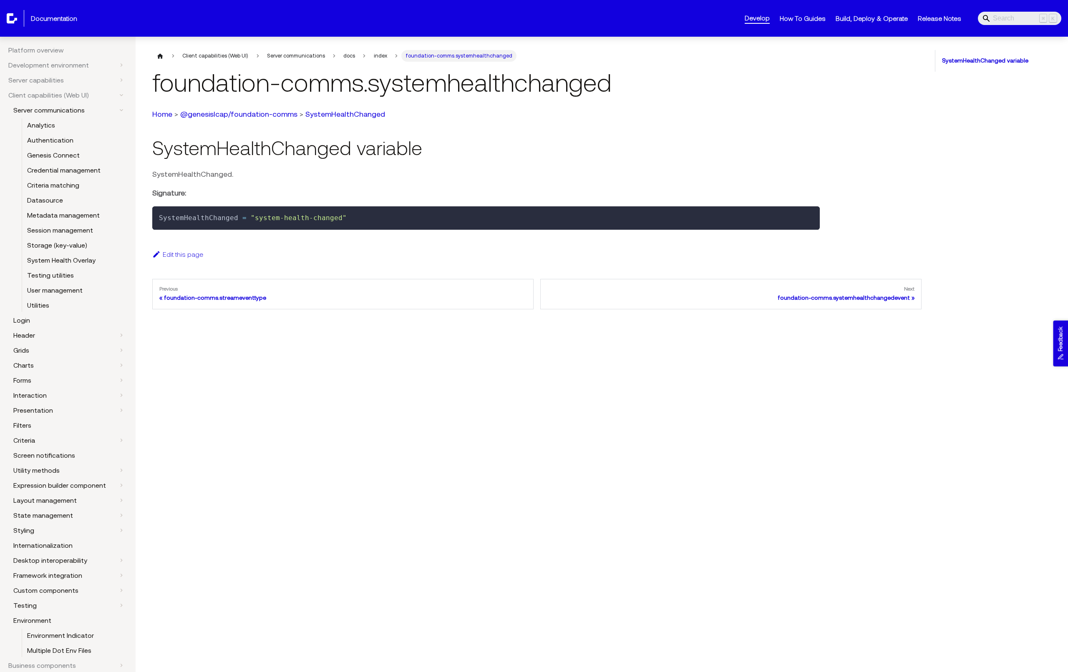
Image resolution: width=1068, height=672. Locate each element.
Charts (23, 365)
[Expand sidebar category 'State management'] (121, 515)
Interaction (30, 395)
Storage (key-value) (57, 245)
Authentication (50, 140)
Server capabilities (36, 80)
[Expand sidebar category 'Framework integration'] (121, 575)
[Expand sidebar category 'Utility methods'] (121, 470)
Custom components (45, 590)
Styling (23, 530)
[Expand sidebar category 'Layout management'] (121, 500)
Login (21, 320)
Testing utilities (50, 275)
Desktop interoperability (50, 560)
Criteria (24, 440)
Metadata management (63, 215)
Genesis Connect (53, 155)
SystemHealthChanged (345, 114)
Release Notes (939, 18)
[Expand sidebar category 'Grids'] (121, 350)
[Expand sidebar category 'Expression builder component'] (121, 485)
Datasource (45, 200)
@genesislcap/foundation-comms (238, 114)
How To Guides (803, 18)
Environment (32, 620)
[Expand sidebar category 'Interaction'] (121, 395)
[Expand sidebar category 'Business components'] (121, 665)
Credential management (64, 170)
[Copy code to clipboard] (809, 216)
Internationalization (43, 545)
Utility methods (36, 470)
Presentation (33, 410)
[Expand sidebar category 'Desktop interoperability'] (121, 560)
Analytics (41, 125)
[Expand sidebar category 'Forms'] (121, 380)
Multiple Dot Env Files (59, 650)
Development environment (48, 65)
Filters (22, 425)
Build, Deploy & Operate (872, 18)
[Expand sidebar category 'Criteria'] (121, 440)
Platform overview (36, 50)
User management (55, 290)
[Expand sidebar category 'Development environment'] (121, 65)
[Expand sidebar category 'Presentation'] (121, 410)
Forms (22, 380)
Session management (60, 230)
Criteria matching (53, 185)
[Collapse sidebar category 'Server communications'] (121, 110)
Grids (21, 350)
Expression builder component (59, 485)
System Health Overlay (61, 260)
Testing (25, 605)
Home (162, 114)
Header (24, 335)
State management (43, 515)
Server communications (49, 110)
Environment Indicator (60, 635)
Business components (42, 665)
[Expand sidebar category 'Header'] (121, 335)
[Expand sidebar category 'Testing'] (121, 605)
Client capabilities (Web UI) (48, 95)
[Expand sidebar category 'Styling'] (121, 530)
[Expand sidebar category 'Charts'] (121, 365)
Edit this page (183, 254)
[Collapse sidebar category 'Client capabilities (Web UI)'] (121, 95)
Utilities (38, 305)
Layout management (45, 500)
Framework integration (47, 575)
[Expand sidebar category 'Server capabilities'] (121, 80)
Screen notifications (44, 455)
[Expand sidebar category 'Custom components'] (121, 590)
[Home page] (160, 56)
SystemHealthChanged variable (985, 60)
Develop (757, 18)
